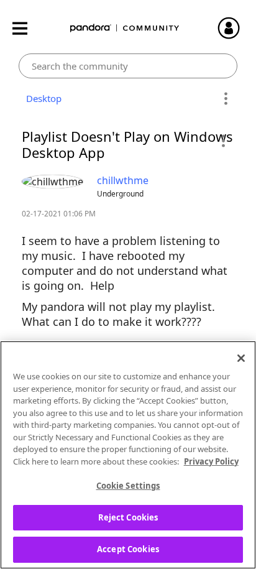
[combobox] (128, 65)
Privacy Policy (211, 461)
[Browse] (26, 28)
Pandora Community (125, 28)
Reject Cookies (128, 517)
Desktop (41, 98)
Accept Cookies (128, 549)
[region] (128, 455)
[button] (222, 140)
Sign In (234, 28)
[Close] (241, 358)
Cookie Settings (128, 485)
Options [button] (225, 99)
